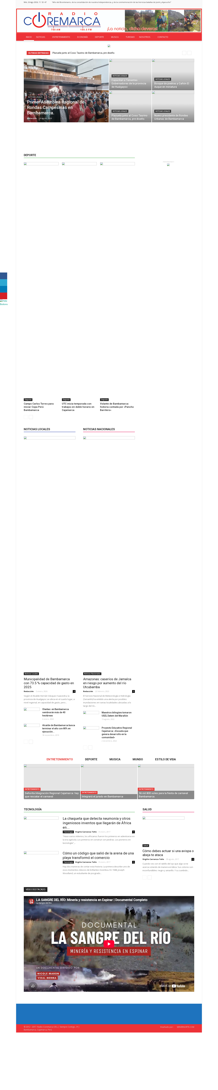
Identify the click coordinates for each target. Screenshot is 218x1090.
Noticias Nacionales (92, 674)
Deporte (28, 399)
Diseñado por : (167, 1027)
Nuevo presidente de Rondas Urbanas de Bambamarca (84, 52)
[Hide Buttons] (4, 304)
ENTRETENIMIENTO (61, 37)
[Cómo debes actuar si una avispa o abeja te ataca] (168, 831)
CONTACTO (163, 37)
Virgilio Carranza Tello (86, 832)
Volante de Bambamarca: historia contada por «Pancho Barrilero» (117, 407)
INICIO (29, 37)
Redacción (32, 118)
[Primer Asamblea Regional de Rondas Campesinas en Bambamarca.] (66, 95)
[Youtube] (191, 6)
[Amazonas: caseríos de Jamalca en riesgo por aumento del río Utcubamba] (109, 555)
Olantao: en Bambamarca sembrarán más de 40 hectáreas (55, 712)
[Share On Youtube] (3, 296)
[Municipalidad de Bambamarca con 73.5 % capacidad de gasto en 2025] (49, 555)
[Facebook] (176, 6)
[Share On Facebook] (3, 275)
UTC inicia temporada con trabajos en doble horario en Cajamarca (78, 407)
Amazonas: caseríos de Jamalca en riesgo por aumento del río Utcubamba (107, 683)
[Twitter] (186, 6)
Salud (145, 845)
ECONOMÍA (82, 37)
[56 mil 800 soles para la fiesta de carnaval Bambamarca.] (166, 781)
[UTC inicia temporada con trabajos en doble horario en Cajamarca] (79, 281)
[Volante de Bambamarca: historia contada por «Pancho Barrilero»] (117, 281)
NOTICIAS (40, 37)
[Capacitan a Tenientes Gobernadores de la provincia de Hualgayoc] (130, 74)
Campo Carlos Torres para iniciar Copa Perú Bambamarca (39, 407)
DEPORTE (99, 37)
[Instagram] (181, 6)
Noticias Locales (35, 97)
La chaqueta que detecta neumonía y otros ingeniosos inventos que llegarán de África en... (97, 823)
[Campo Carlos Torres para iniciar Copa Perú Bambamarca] (41, 281)
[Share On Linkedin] (3, 289)
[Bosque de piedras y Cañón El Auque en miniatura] (173, 74)
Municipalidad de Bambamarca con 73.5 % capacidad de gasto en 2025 (49, 683)
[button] (190, 37)
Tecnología (68, 832)
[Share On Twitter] (3, 282)
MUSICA (115, 37)
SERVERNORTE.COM (185, 1027)
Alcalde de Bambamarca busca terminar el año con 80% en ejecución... (58, 728)
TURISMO (130, 37)
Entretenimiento (32, 789)
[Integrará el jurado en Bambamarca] (109, 781)
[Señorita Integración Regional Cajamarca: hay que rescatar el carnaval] (52, 781)
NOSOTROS (144, 37)
